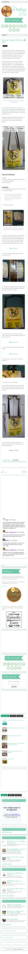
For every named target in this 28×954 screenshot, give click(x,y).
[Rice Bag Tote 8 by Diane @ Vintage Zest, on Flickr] (13, 377)
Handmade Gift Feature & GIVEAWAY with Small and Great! (16, 744)
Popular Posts (5, 715)
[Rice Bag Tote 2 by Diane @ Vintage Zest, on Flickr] (13, 225)
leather (18, 107)
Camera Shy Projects (12, 919)
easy (9, 461)
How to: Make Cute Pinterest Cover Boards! (17, 728)
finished (12, 461)
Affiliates (11, 795)
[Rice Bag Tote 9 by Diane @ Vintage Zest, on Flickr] (13, 437)
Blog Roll (18, 795)
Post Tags (20, 715)
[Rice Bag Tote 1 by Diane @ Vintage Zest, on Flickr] (13, 169)
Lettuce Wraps (11, 758)
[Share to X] (16, 460)
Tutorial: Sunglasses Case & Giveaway (16, 720)
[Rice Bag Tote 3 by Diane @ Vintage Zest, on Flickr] (13, 248)
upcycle (24, 461)
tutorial (19, 461)
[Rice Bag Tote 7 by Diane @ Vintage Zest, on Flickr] (13, 353)
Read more (4, 586)
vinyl (16, 107)
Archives (13, 715)
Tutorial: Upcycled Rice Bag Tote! (12, 41)
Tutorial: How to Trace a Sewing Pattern (15, 857)
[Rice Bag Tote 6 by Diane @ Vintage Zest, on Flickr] (13, 342)
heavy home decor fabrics (8, 109)
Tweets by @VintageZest (7, 937)
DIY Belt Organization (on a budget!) (15, 881)
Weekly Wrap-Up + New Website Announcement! (16, 842)
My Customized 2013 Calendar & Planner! (16, 889)
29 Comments (7, 459)
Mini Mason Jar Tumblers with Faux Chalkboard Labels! (15, 912)
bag (6, 461)
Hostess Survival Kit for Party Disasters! (15, 873)
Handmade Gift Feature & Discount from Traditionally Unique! (16, 850)
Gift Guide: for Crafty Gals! (14, 905)
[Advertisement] (11, 641)
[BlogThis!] (14, 460)
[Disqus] (14, 496)
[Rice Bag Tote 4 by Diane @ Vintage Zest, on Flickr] (13, 282)
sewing (16, 461)
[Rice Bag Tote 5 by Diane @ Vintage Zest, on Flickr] (13, 329)
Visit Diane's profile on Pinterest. (9, 930)
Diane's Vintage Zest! (18, 949)
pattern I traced (21, 100)
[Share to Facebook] (17, 460)
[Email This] (13, 460)
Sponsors (4, 795)
